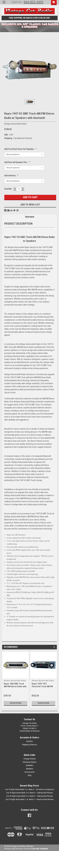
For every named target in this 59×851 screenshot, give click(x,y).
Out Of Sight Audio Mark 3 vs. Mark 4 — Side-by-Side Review (29, 793)
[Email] (8, 210)
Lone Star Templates (40, 849)
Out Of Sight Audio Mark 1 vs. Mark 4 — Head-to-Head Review (29, 799)
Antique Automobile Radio (15, 680)
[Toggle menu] (4, 4)
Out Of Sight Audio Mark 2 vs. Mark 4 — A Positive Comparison (29, 789)
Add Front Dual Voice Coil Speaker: (20, 149)
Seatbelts (29, 765)
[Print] (11, 210)
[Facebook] (5, 210)
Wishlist (29, 741)
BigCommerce (17, 849)
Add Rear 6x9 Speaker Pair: (17, 162)
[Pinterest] (17, 210)
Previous (51, 647)
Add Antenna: (11, 175)
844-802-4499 (33, 2)
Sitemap (29, 846)
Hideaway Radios (29, 762)
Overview (29, 216)
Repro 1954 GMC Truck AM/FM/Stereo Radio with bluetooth (15, 686)
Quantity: (8, 189)
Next (55, 647)
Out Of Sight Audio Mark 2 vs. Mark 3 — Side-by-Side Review (29, 796)
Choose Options (15, 703)
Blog (29, 775)
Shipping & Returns (29, 745)
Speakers (29, 769)
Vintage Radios (29, 759)
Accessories (29, 772)
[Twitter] (14, 210)
